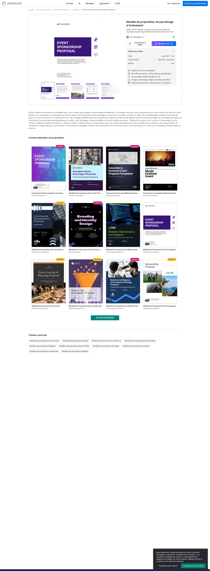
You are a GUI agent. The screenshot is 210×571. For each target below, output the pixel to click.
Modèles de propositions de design (106, 346)
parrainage (75, 10)
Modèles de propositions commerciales (44, 351)
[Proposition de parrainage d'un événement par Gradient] (49, 168)
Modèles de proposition (61, 10)
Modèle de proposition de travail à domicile (86, 193)
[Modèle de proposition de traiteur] (49, 281)
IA (79, 3)
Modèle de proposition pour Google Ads (85, 306)
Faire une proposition (43, 10)
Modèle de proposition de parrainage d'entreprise (160, 306)
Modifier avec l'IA (165, 44)
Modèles (90, 3)
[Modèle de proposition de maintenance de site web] (123, 225)
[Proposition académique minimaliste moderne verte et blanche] (160, 168)
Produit (69, 3)
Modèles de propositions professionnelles (140, 341)
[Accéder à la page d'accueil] (12, 3)
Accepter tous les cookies (193, 566)
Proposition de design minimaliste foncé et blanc (123, 193)
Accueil (31, 10)
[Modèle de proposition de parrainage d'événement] (160, 225)
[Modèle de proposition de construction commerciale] (49, 225)
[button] (138, 43)
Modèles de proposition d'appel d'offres (74, 346)
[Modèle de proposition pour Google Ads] (86, 281)
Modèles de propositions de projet (75, 341)
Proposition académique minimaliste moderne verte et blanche (160, 193)
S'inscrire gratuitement (195, 3)
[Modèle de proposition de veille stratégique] (123, 281)
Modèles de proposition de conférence (106, 341)
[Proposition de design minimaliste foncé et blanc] (123, 168)
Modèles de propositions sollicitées (42, 346)
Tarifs (117, 3)
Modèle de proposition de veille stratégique (123, 306)
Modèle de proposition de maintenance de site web (123, 249)
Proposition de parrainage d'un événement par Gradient (49, 193)
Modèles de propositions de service (136, 346)
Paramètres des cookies (168, 566)
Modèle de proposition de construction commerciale (49, 249)
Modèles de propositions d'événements (44, 341)
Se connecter (173, 3)
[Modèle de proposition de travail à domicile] (86, 168)
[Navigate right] (116, 90)
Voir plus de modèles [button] (105, 318)
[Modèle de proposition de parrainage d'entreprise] (160, 281)
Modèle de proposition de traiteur (46, 306)
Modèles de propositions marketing (75, 351)
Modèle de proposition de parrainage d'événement (160, 249)
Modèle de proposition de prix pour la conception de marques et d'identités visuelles (86, 249)
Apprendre (104, 3)
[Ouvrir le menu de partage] (173, 37)
